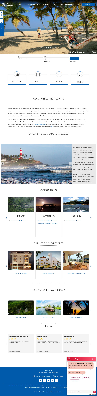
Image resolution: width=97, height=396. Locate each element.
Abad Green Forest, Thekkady (45, 221)
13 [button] (60, 283)
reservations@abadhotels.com (43, 376)
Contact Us (62, 385)
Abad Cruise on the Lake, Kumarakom (20, 223)
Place (19, 56)
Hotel (45, 56)
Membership (46, 4)
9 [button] (57, 241)
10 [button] (53, 283)
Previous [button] (6, 217)
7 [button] (53, 241)
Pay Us (53, 4)
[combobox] (30, 58)
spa (52, 126)
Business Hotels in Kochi (53, 387)
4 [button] (46, 241)
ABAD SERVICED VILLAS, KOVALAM (48, 273)
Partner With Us (35, 385)
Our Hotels (18, 4)
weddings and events (40, 124)
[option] (21, 217)
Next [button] (91, 217)
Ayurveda (60, 4)
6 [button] (51, 241)
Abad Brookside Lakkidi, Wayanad (74, 221)
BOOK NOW (88, 4)
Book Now (74, 59)
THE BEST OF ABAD (21, 318)
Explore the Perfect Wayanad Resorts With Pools (36, 387)
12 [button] (57, 283)
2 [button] (41, 241)
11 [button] (55, 283)
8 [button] (55, 241)
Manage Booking (72, 61)
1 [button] (39, 241)
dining (40, 122)
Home (9, 385)
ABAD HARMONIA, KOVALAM (76, 273)
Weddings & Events (70, 4)
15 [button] (64, 283)
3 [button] (44, 241)
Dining (38, 4)
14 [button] (62, 283)
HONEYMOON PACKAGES (48, 318)
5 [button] (48, 241)
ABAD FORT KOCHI (21, 273)
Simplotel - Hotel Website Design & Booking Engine (51, 392)
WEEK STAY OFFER (76, 318)
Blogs (42, 385)
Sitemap (36, 392)
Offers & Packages (30, 4)
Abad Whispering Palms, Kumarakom (20, 221)
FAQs (62, 387)
